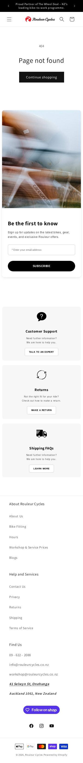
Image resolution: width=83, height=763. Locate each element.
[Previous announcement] (8, 6)
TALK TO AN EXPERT (41, 351)
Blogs (13, 558)
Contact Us (17, 586)
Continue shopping (41, 77)
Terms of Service (21, 628)
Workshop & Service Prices (28, 547)
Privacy (14, 597)
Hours (13, 537)
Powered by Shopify (55, 754)
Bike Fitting (17, 526)
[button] (9, 19)
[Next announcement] (74, 6)
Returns (15, 607)
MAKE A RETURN (41, 410)
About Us (16, 516)
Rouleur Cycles (34, 754)
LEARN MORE (41, 468)
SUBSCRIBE (41, 266)
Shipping (15, 618)
